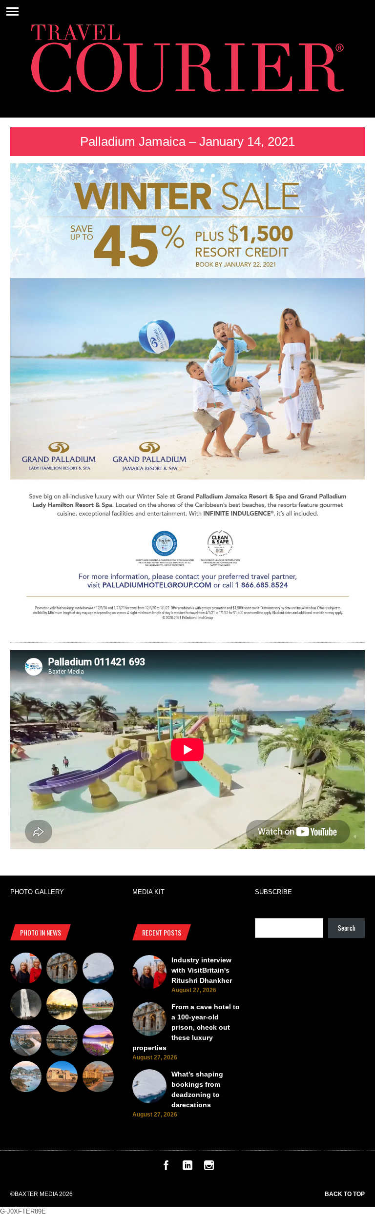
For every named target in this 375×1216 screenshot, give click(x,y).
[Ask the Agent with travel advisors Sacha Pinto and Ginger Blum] (26, 1006)
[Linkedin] (187, 1168)
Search (346, 928)
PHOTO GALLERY (37, 892)
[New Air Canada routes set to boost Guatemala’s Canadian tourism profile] (98, 1042)
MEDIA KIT (148, 892)
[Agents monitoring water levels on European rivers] (62, 1006)
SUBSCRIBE (273, 892)
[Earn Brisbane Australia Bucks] (26, 1042)
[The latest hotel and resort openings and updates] (62, 1042)
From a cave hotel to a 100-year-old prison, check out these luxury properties (186, 1027)
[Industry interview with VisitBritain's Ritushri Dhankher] (26, 970)
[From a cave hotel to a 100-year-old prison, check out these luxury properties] (62, 970)
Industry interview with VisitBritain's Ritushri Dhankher (201, 970)
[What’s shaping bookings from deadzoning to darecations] (98, 970)
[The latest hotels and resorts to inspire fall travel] (98, 1078)
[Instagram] (209, 1168)
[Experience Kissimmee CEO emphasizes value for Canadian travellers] (98, 1006)
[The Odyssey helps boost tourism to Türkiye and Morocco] (62, 1078)
